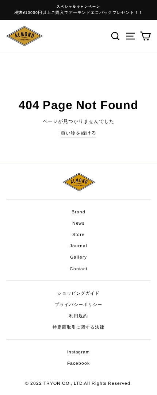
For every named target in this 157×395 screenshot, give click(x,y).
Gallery (78, 257)
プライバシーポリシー (78, 304)
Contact (79, 268)
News (78, 223)
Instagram (78, 352)
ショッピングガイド (78, 293)
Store (78, 234)
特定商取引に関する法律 (79, 327)
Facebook (78, 363)
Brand (78, 211)
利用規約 (78, 315)
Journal (78, 245)
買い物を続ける (78, 133)
